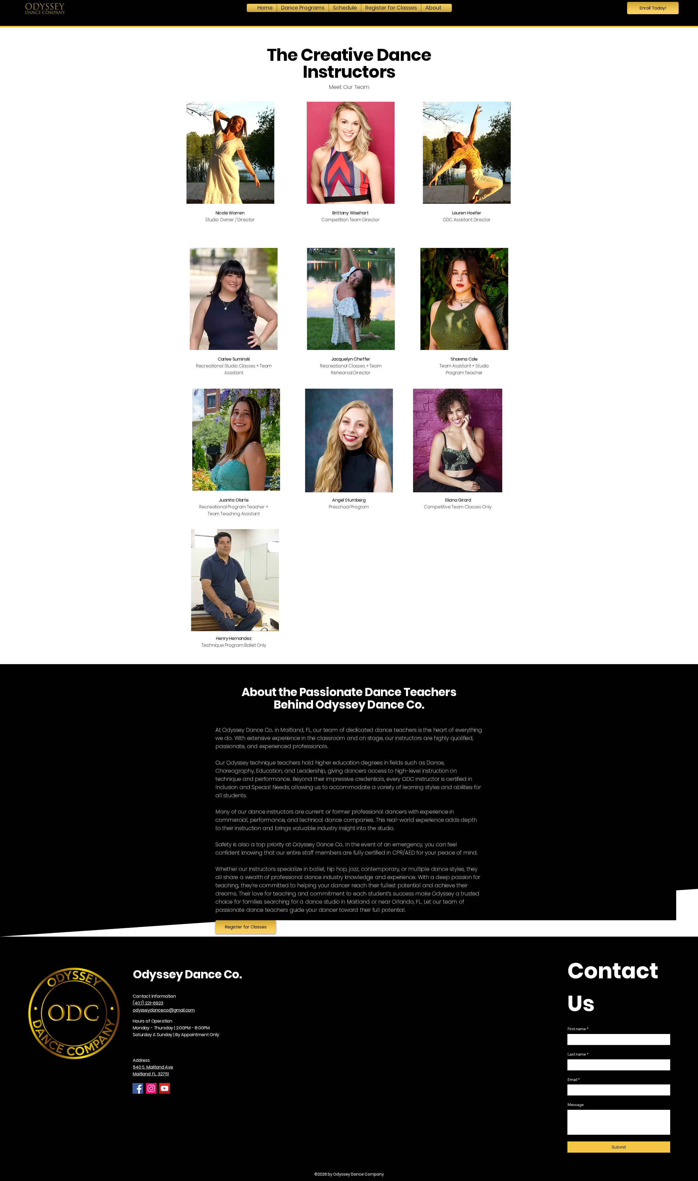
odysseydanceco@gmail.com (164, 1010)
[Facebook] (138, 1088)
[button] (302, 8)
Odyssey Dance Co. (187, 974)
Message (575, 1104)
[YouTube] (164, 1088)
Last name (577, 1054)
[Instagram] (151, 1088)
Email (573, 1079)
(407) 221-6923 (148, 1003)
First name (577, 1028)
